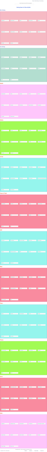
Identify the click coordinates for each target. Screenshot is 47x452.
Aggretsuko (3, 20)
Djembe (21, 288)
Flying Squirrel (12, 20)
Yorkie (20, 20)
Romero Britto (39, 240)
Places (1, 303)
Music (1, 266)
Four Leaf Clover (40, 203)
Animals (1, 83)
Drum (11, 299)
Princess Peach (31, 350)
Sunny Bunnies (3, 68)
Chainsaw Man (22, 423)
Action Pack (21, 178)
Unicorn (12, 57)
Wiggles (3, 288)
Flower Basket (3, 203)
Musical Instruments (13, 288)
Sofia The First (3, 361)
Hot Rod (21, 130)
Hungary (39, 313)
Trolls (2, 79)
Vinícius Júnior (30, 20)
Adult (1, 230)
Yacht (11, 141)
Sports (1, 376)
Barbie (39, 68)
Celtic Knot (3, 240)
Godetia (3, 226)
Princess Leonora (4, 350)
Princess (1, 340)
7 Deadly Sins (30, 423)
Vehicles (1, 120)
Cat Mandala (12, 240)
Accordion (30, 288)
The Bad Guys (12, 189)
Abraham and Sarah (13, 251)
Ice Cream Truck (40, 130)
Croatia (30, 313)
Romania (12, 313)
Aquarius (3, 251)
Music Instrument (4, 299)
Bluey (11, 79)
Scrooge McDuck (13, 178)
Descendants (21, 350)
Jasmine (39, 361)
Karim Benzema (40, 398)
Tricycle (2, 141)
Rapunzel (21, 361)
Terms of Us (42, 450)
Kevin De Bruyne (22, 398)
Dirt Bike (30, 141)
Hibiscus (30, 203)
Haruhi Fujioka (3, 446)
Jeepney (12, 130)
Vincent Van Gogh (22, 240)
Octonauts (21, 68)
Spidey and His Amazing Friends (42, 178)
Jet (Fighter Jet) (40, 141)
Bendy (11, 68)
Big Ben (3, 313)
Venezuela (12, 336)
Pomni (2, 178)
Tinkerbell (39, 350)
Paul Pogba (3, 398)
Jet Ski (39, 20)
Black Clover (12, 446)
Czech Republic (22, 313)
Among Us (3, 57)
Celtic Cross (30, 240)
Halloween (39, 57)
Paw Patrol (30, 57)
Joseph (30, 251)
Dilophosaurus (12, 116)
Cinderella (12, 361)
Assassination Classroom (41, 423)
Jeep (20, 141)
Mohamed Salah (4, 409)
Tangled (30, 361)
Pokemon (21, 57)
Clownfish (3, 116)
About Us (26, 450)
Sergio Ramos (30, 398)
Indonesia (3, 336)
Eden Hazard (12, 398)
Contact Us (30, 450)
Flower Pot (21, 203)
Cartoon (1, 156)
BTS (29, 68)
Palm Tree (12, 203)
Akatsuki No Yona (13, 423)
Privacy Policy (36, 450)
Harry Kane (12, 409)
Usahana (3, 189)
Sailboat (30, 130)
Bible (20, 251)
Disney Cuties (30, 178)
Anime (1, 413)
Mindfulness (39, 251)
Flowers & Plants (3, 193)
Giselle (11, 350)
